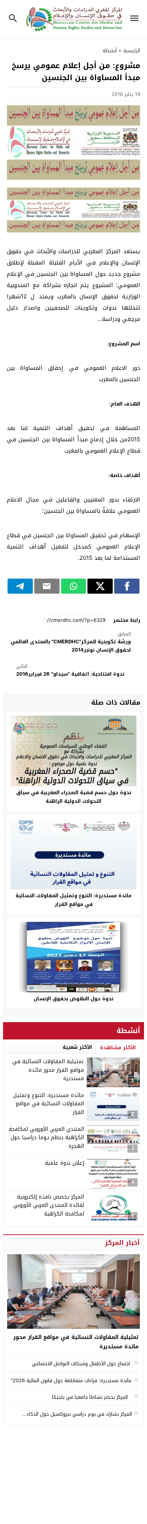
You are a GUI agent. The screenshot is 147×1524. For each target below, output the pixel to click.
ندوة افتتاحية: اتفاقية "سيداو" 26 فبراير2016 (70, 670)
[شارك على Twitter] (100, 586)
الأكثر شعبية (77, 1047)
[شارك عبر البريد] (47, 586)
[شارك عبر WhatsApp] (73, 586)
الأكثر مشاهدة (118, 1047)
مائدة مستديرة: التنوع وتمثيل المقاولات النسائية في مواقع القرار (73, 900)
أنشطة (110, 50)
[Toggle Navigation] (136, 19)
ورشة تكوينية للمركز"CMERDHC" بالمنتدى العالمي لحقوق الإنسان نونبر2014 (71, 642)
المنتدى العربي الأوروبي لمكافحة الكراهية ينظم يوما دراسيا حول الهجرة (46, 1137)
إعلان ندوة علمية (64, 1163)
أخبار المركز (122, 1243)
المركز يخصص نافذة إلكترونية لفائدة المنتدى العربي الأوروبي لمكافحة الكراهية (48, 1205)
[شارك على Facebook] (127, 586)
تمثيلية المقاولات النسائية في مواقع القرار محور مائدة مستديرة (48, 1069)
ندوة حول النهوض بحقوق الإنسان (73, 998)
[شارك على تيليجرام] (20, 586)
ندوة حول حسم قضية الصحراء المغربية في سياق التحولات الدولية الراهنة (73, 797)
